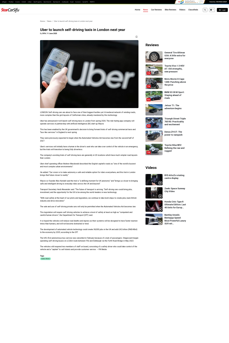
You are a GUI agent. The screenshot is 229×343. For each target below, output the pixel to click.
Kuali (71, 2)
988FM (92, 2)
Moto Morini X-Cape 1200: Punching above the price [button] (175, 82)
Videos (182, 10)
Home (137, 10)
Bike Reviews (170, 10)
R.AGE (24, 2)
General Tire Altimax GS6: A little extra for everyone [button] (174, 55)
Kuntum (78, 2)
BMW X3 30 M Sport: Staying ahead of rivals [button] (174, 95)
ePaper (4, 2)
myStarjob (65, 2)
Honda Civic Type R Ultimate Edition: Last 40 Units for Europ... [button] (175, 204)
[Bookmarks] (212, 10)
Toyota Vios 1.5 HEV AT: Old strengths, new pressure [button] (174, 69)
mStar (30, 2)
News (145, 10)
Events (18, 2)
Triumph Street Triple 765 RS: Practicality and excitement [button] (175, 121)
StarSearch (56, 2)
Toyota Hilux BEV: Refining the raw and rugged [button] (174, 148)
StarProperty (38, 2)
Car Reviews (156, 10)
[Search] (205, 10)
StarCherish (47, 2)
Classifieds (193, 10)
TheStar (11, 2)
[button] (45, 259)
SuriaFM (85, 2)
